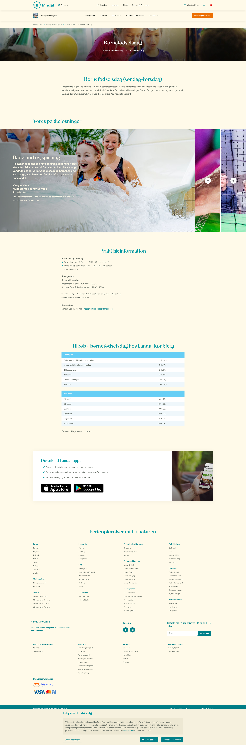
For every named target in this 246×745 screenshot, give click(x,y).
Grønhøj (81, 548)
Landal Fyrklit (128, 572)
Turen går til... (83, 569)
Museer (126, 555)
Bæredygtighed (173, 648)
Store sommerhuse (175, 590)
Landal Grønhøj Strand (131, 569)
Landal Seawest (129, 579)
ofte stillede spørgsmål (45, 627)
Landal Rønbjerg (129, 576)
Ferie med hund (129, 603)
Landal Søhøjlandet (130, 583)
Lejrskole (36, 586)
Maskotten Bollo (84, 576)
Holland (36, 555)
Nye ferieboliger (174, 594)
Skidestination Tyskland (41, 607)
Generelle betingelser (85, 666)
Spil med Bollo (84, 600)
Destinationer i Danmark (87, 572)
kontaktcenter (37, 631)
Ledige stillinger (173, 651)
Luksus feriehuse (175, 576)
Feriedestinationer (175, 599)
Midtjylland (173, 603)
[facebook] (126, 631)
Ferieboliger (173, 568)
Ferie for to (127, 607)
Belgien (36, 566)
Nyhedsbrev (127, 655)
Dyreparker (127, 548)
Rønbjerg (82, 551)
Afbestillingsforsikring (85, 669)
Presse (81, 586)
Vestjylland (173, 611)
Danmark (36, 548)
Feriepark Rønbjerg (54, 24)
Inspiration (115, 5)
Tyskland (36, 569)
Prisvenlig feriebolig (176, 579)
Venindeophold (129, 611)
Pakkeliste (36, 648)
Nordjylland (173, 607)
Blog (80, 565)
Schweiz (36, 559)
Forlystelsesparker (130, 551)
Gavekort (126, 662)
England (36, 551)
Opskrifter (82, 583)
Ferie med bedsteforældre (133, 596)
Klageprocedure (83, 662)
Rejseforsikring (83, 673)
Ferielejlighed (174, 572)
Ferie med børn (129, 600)
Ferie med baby (129, 593)
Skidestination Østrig (40, 596)
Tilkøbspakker (38, 651)
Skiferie (36, 592)
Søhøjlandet (83, 559)
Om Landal (126, 648)
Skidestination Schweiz (41, 600)
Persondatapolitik (84, 655)
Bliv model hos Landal (130, 651)
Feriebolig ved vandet (176, 583)
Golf (170, 551)
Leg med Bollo (84, 596)
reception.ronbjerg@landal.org (98, 308)
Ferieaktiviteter (174, 544)
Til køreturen (83, 592)
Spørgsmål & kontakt (140, 5)
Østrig (35, 573)
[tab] (97, 180)
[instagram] (132, 631)
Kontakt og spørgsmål (85, 648)
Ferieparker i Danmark (132, 561)
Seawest (82, 555)
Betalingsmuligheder (85, 658)
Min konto (81, 651)
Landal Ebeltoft (129, 565)
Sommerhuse (173, 586)
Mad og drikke (174, 555)
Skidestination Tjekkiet (41, 603)
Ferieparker (102, 5)
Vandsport (172, 562)
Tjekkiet (36, 562)
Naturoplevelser (84, 579)
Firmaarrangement (39, 583)
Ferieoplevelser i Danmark (133, 544)
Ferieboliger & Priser (202, 15)
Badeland (172, 548)
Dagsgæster (70, 24)
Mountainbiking (174, 559)
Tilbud (125, 5)
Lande (35, 544)
